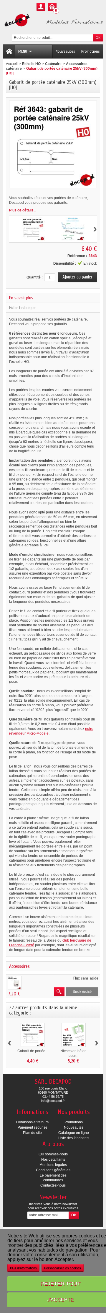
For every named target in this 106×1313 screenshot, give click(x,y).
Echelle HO (31, 64)
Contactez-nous (53, 1185)
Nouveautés (65, 51)
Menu (22, 51)
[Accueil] (9, 51)
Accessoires (19, 966)
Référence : (77, 256)
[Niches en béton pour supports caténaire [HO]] (73, 1035)
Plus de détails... (22, 210)
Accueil (12, 64)
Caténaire (53, 64)
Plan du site (32, 1133)
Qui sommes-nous (53, 1154)
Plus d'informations (23, 1268)
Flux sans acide (85, 978)
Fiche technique (22, 307)
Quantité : (34, 277)
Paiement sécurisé (32, 1127)
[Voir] (59, 991)
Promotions (90, 51)
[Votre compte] (41, 7)
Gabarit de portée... (32, 1051)
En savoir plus (21, 298)
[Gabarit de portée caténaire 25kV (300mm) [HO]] (33, 229)
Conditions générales (53, 1170)
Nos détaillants (53, 1159)
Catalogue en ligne (73, 1133)
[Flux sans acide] (14, 983)
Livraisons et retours (32, 1122)
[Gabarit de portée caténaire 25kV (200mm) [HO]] (32, 1035)
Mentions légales (53, 1165)
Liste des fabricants (73, 1138)
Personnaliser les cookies (62, 1268)
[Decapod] (53, 21)
